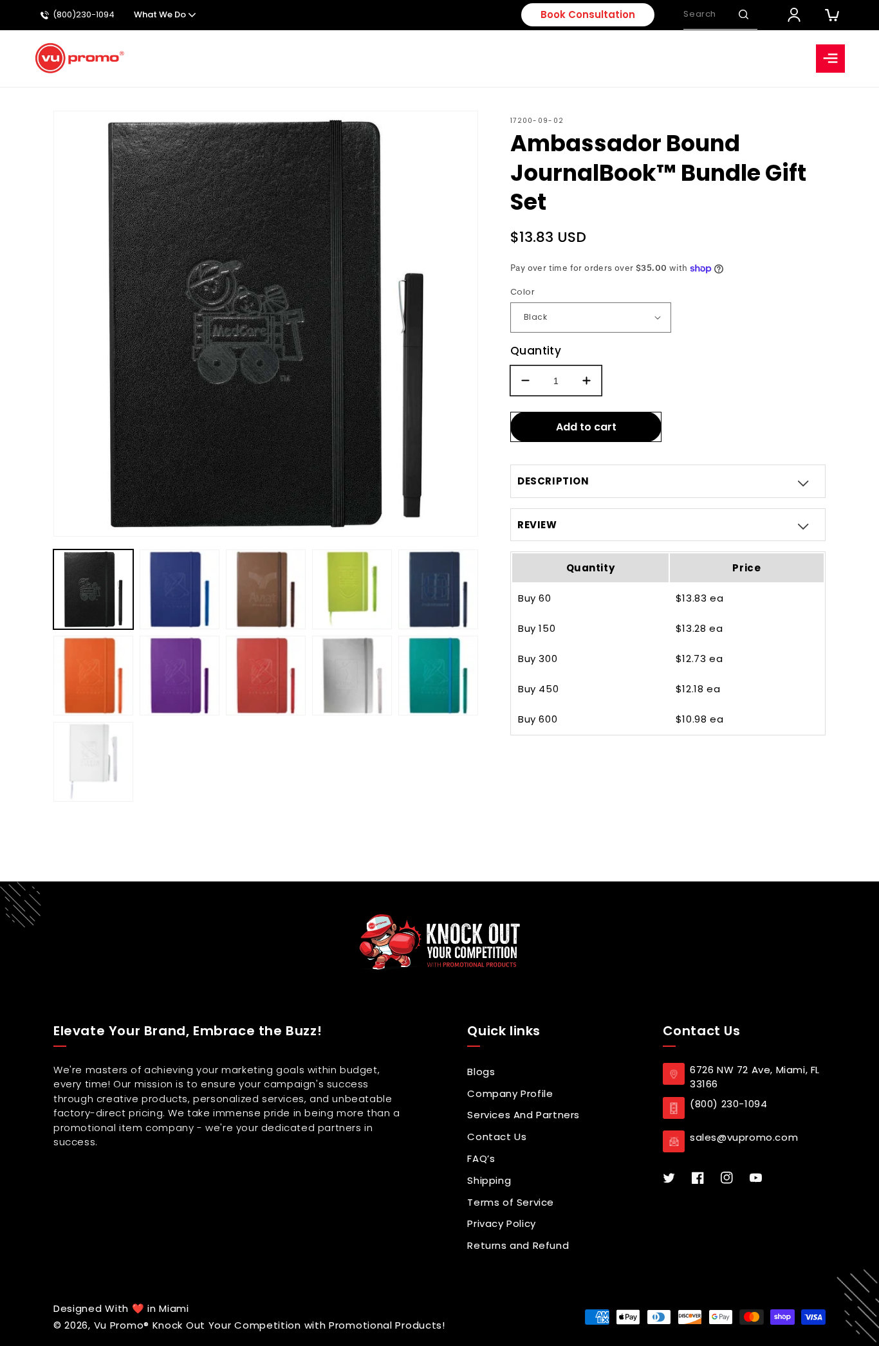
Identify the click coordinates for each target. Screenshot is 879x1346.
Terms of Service (510, 1202)
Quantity (535, 350)
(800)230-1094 (84, 15)
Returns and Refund (518, 1245)
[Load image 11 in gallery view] (93, 762)
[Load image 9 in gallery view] (352, 675)
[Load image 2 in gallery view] (179, 589)
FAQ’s (481, 1158)
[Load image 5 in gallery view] (438, 589)
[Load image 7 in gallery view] (179, 675)
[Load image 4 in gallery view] (352, 589)
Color (522, 292)
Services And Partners (523, 1114)
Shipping (489, 1180)
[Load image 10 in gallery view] (438, 675)
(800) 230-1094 (728, 1104)
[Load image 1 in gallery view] (93, 589)
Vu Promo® (123, 1325)
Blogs (481, 1071)
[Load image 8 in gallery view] (266, 675)
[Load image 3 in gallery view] (266, 589)
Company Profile (510, 1093)
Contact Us (496, 1136)
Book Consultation (588, 14)
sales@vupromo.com (744, 1137)
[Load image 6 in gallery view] (93, 675)
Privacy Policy (501, 1223)
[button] (743, 15)
